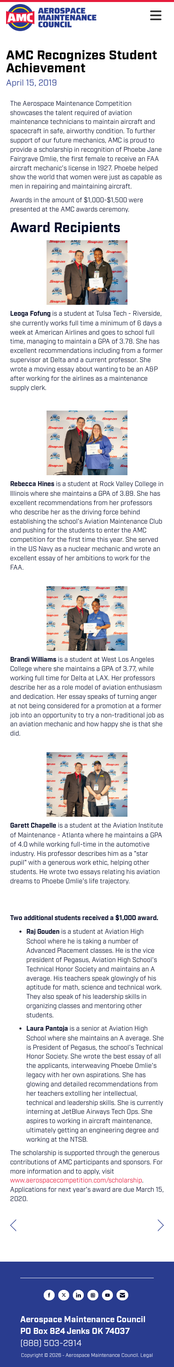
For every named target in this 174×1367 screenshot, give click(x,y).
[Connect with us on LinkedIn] (78, 1295)
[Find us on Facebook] (49, 1295)
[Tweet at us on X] (63, 1295)
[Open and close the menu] (131, 16)
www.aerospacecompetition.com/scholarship (76, 1180)
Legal (146, 1355)
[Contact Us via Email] (122, 1295)
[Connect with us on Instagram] (92, 1295)
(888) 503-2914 (51, 1343)
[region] (161, 1225)
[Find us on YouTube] (107, 1295)
